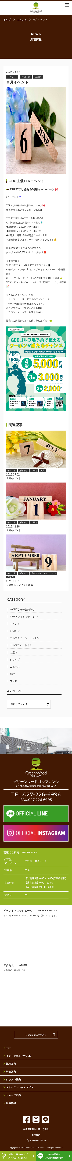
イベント (15, 623)
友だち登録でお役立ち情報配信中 (54, 1156)
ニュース (15, 667)
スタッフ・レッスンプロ (19, 1087)
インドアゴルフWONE (18, 1056)
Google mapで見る (36, 1034)
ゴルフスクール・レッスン (24, 638)
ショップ (15, 659)
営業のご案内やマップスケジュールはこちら (18, 1156)
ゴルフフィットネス (21, 645)
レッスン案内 (13, 1079)
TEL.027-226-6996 (36, 794)
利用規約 (36, 1135)
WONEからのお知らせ (22, 609)
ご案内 (13, 652)
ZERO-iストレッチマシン (24, 616)
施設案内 (11, 1064)
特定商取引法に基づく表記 (36, 1129)
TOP (8, 1048)
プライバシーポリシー (36, 1140)
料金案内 (11, 1071)
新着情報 (11, 1103)
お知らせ (15, 631)
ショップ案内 (13, 1095)
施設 (12, 674)
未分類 (13, 681)
